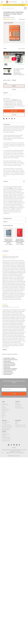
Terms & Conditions (19, 407)
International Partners (6, 425)
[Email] (6, 118)
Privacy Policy (18, 406)
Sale (3, 417)
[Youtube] (17, 445)
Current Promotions (6, 437)
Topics (3, 414)
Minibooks (4, 407)
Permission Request (6, 428)
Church (3, 412)
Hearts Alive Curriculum (20, 426)
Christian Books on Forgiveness (10, 368)
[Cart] (26, 2)
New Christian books (7, 371)
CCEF (10, 188)
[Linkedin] (12, 118)
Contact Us (4, 432)
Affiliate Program (5, 429)
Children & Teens (5, 409)
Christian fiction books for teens (10, 359)
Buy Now (14, 114)
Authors (3, 403)
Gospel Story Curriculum (20, 425)
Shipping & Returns (6, 440)
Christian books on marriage (9, 364)
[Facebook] (4, 118)
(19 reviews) (12, 19)
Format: (5, 83)
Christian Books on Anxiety (9, 358)
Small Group (4, 411)
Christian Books (6, 367)
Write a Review (22, 19)
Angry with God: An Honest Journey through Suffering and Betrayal (8, 240)
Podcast (17, 422)
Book (14, 86)
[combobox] (14, 8)
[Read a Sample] (8, 23)
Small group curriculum (8, 372)
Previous (20, 225)
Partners (4, 415)
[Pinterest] (14, 118)
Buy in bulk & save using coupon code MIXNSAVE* (14, 4)
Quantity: (5, 92)
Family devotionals (7, 374)
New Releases (5, 404)
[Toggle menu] (2, 2)
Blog (16, 423)
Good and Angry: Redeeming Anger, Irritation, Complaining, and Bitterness (19, 240)
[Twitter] (9, 118)
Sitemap (14, 447)
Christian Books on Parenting (9, 369)
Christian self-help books (8, 362)
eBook (14, 89)
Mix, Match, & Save (6, 439)
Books (3, 406)
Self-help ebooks (7, 361)
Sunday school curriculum (9, 365)
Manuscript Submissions (7, 426)
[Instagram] (14, 445)
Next (23, 225)
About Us (17, 403)
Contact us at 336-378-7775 (17, 452)
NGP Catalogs (18, 404)
